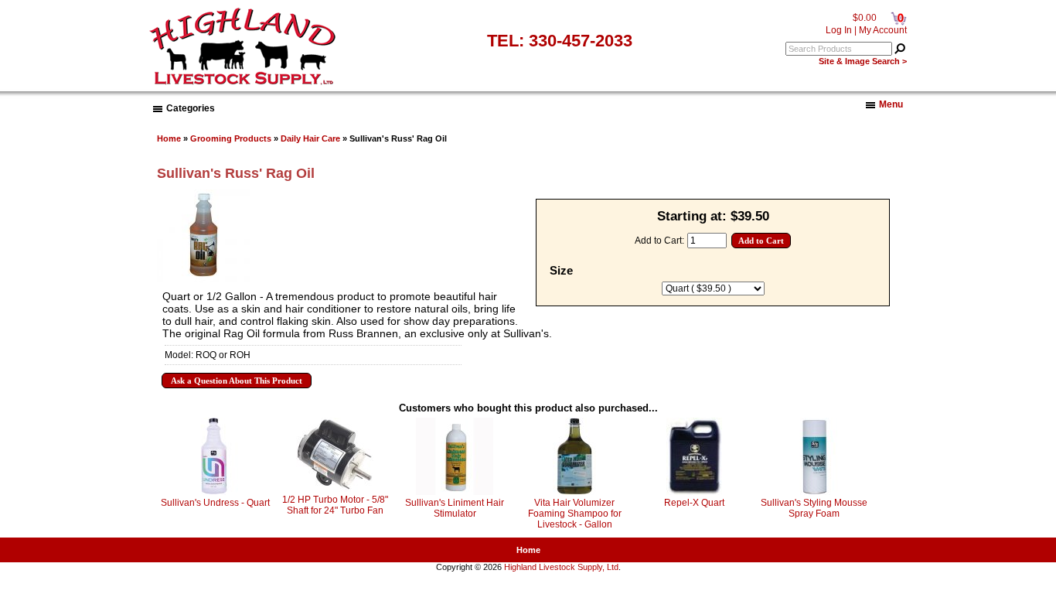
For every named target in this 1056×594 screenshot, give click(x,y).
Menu (891, 104)
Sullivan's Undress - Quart (215, 502)
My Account (883, 30)
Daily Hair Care (310, 138)
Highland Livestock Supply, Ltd (561, 567)
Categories (190, 108)
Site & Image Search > (863, 61)
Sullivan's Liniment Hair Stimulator (454, 508)
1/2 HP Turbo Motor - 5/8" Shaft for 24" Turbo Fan (335, 505)
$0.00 (865, 17)
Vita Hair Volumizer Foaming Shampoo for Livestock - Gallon (575, 513)
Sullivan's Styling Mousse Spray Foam (814, 508)
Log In (839, 30)
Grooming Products (230, 138)
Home (169, 138)
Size (561, 271)
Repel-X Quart (694, 502)
